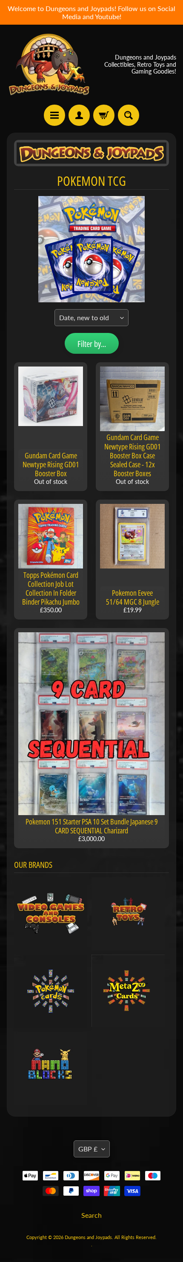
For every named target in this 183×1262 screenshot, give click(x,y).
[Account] (79, 115)
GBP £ (87, 1149)
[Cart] (103, 115)
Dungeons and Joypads (88, 1237)
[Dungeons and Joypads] (49, 64)
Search (91, 1215)
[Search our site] (128, 115)
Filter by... (91, 344)
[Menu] (54, 115)
